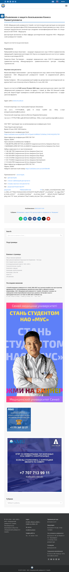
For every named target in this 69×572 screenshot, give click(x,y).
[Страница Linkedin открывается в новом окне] (15, 2)
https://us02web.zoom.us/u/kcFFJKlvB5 (37, 169)
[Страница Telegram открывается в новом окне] (13, 2)
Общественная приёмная (13, 258)
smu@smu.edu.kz (30, 530)
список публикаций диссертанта (19, 181)
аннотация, (20, 175)
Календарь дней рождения (14, 270)
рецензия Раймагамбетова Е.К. (23, 190)
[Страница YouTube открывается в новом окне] (8, 2)
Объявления (10, 276)
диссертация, (12, 178)
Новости (8, 274)
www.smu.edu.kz (18, 101)
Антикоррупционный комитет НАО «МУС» (18, 264)
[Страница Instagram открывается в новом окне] (10, 2)
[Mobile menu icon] (66, 6)
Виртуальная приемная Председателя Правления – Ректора (23, 260)
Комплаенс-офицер (12, 268)
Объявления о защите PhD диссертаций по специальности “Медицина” (37, 212)
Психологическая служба (13, 266)
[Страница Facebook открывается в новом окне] (5, 2)
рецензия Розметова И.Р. (16, 187)
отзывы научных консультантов (18, 184)
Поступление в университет (55, 533)
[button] (2, 16)
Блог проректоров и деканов (14, 262)
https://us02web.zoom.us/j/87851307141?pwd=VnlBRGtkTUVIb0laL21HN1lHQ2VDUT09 (31, 134)
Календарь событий (12, 272)
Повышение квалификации (55, 551)
